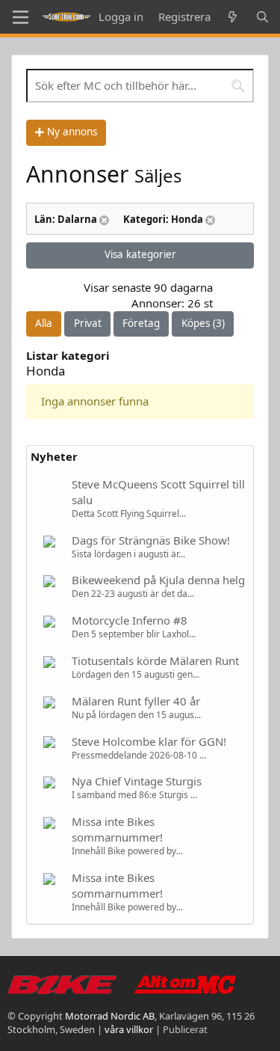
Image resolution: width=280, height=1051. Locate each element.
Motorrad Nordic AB (110, 1016)
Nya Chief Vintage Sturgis (137, 780)
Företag (141, 323)
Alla (43, 323)
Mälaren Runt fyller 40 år (136, 700)
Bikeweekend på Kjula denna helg (158, 579)
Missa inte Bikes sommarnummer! (117, 829)
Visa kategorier (140, 254)
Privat (88, 323)
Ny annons (70, 131)
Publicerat (185, 1029)
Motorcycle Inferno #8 (129, 620)
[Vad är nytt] (232, 17)
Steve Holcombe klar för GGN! (149, 741)
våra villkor (129, 1029)
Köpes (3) (203, 323)
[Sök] (262, 17)
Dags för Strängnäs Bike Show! (151, 540)
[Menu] (20, 17)
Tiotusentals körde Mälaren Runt (155, 660)
